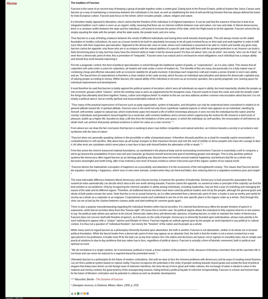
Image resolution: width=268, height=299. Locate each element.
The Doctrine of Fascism (109, 279)
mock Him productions (31, 298)
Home (12, 3)
